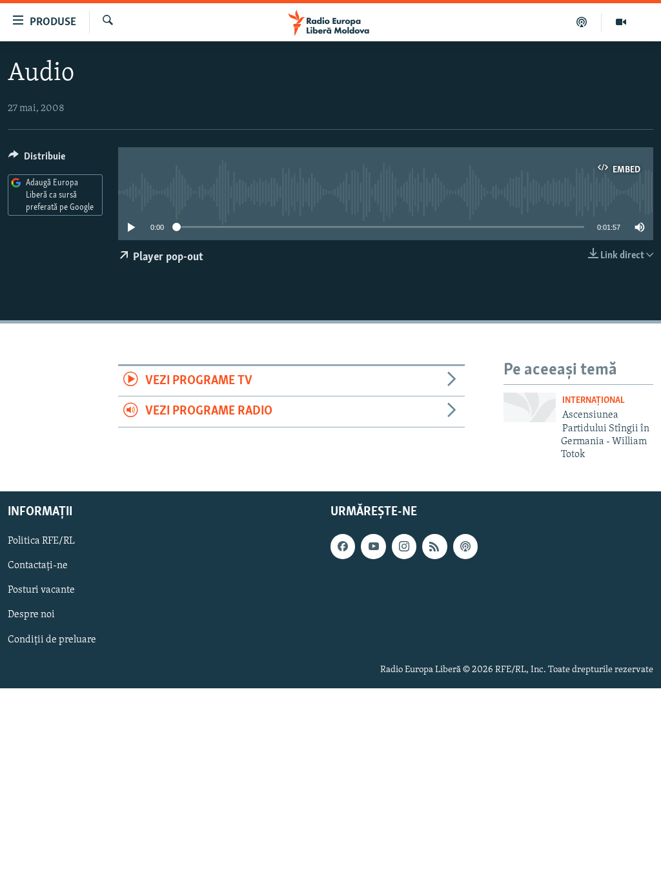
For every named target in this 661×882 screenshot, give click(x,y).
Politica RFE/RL (41, 541)
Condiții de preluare (52, 639)
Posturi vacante (41, 590)
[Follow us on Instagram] (404, 546)
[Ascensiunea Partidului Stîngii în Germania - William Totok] (529, 407)
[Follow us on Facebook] (342, 546)
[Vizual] (621, 22)
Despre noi (31, 615)
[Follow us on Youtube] (373, 546)
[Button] (36, 159)
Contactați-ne (38, 565)
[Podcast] (582, 22)
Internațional (593, 400)
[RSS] (434, 546)
